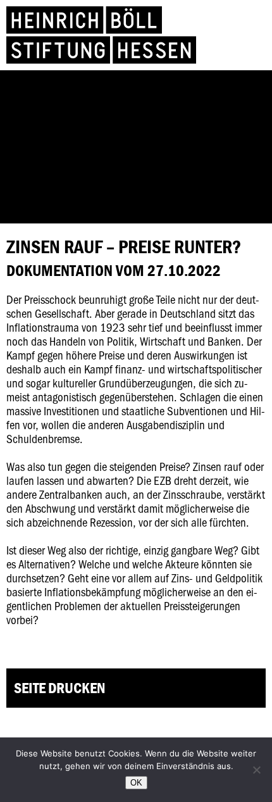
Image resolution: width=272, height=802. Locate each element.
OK (136, 782)
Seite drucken (59, 688)
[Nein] (256, 769)
